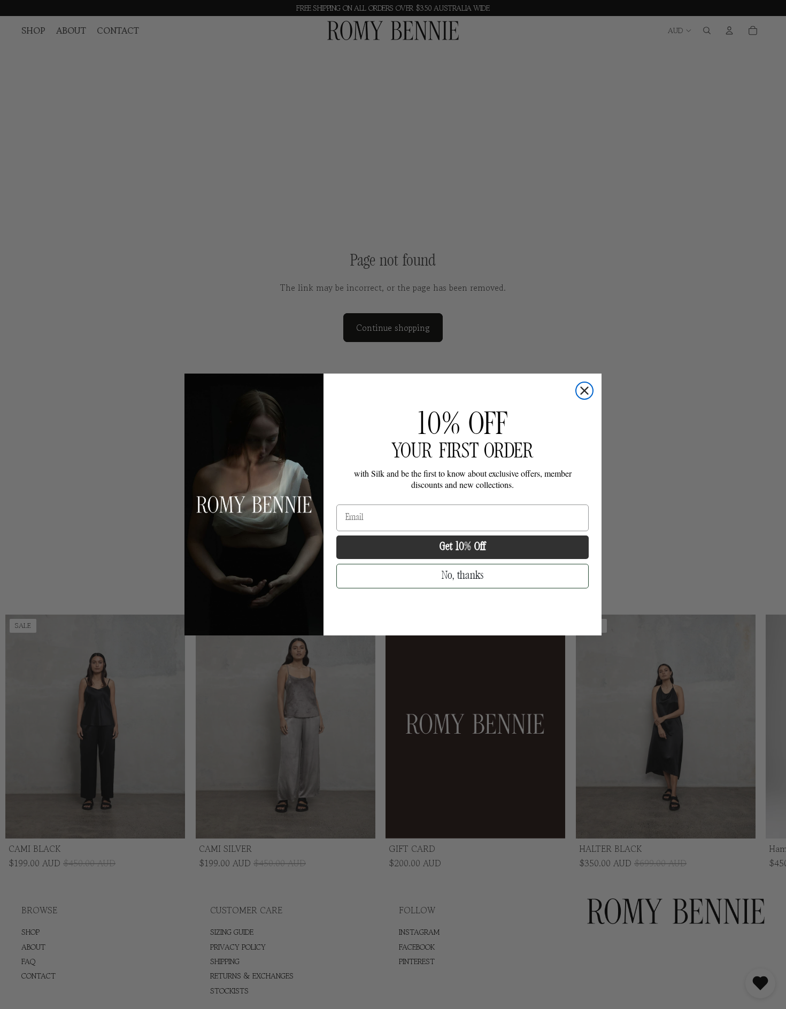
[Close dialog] (584, 390)
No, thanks (462, 575)
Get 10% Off (463, 547)
